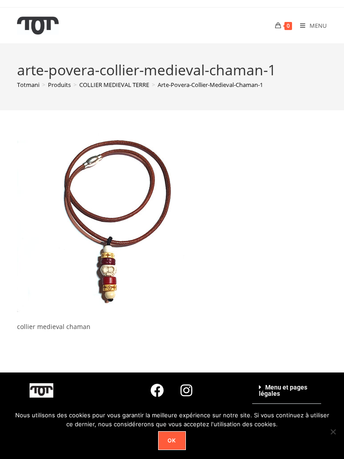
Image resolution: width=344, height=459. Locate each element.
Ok (172, 440)
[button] (286, 390)
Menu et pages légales (283, 390)
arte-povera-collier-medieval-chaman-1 (210, 85)
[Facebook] (157, 390)
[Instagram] (186, 390)
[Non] (332, 431)
